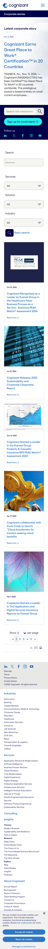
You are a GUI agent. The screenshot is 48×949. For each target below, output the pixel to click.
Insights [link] (7, 871)
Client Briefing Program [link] (14, 896)
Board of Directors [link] (12, 893)
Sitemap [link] (8, 671)
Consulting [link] (10, 813)
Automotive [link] (9, 699)
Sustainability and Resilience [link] (17, 831)
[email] (36, 648)
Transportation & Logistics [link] (16, 742)
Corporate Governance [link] (14, 903)
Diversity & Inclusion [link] (13, 910)
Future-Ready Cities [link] (13, 845)
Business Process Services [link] (15, 767)
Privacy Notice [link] (10, 678)
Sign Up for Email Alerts (21, 121)
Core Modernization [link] (13, 774)
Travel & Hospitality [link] (12, 745)
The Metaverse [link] (10, 855)
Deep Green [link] (9, 841)
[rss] (31, 648)
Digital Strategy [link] (11, 780)
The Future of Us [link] (11, 848)
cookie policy (27, 923)
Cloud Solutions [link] (11, 770)
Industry (10, 213)
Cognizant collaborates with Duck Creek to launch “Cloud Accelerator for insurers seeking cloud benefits (24, 529)
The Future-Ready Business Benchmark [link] (21, 851)
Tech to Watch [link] (10, 835)
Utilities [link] (7, 749)
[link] (6, 666)
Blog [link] (6, 865)
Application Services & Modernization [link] (21, 761)
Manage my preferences (24, 946)
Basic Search (22, 232)
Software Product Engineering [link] (17, 804)
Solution (10, 195)
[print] (41, 648)
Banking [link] (7, 702)
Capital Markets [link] (11, 706)
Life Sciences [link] (10, 729)
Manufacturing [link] (11, 732)
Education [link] (8, 715)
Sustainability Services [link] (14, 807)
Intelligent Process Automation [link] (17, 790)
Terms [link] (6, 674)
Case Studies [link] (10, 868)
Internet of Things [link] (12, 794)
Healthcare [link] (9, 719)
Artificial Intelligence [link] (13, 764)
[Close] (44, 913)
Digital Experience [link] (12, 777)
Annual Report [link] (10, 886)
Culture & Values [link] (11, 906)
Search (9, 152)
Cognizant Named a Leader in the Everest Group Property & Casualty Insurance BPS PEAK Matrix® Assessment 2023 (24, 448)
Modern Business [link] (11, 828)
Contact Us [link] (9, 900)
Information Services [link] (13, 722)
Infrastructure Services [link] (14, 787)
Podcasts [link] (8, 875)
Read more (12, 317)
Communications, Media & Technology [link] (21, 709)
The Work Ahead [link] (11, 858)
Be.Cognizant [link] (10, 890)
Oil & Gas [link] (8, 735)
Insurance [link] (8, 725)
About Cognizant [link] (14, 880)
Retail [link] (6, 739)
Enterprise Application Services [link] (18, 784)
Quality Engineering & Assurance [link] (19, 797)
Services (10, 176)
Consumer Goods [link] (12, 712)
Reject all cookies (24, 939)
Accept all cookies (24, 932)
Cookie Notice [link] (10, 681)
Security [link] (7, 800)
